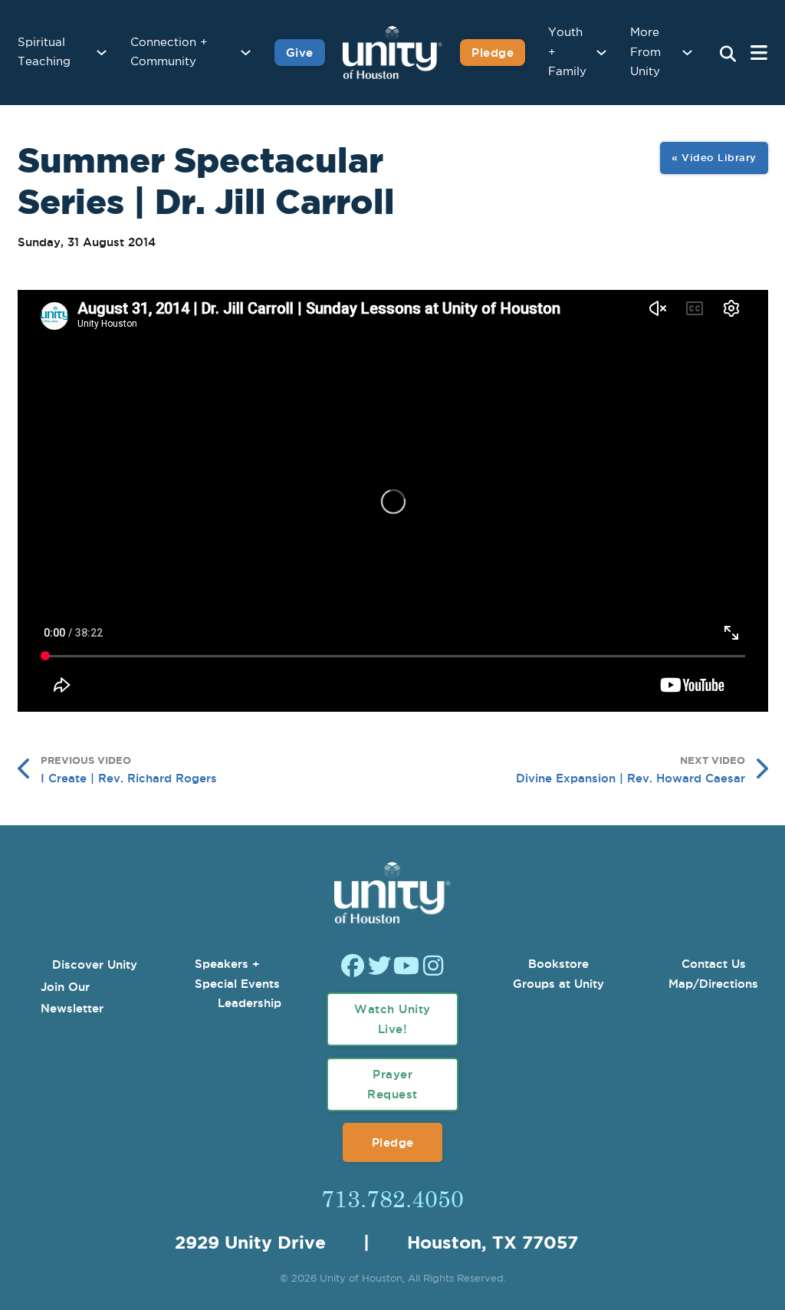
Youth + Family (567, 52)
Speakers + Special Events (237, 973)
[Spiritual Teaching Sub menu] (101, 52)
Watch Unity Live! (392, 1018)
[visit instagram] (433, 967)
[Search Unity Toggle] (727, 54)
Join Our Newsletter (72, 997)
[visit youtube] (406, 967)
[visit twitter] (379, 967)
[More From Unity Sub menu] (687, 52)
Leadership (249, 1002)
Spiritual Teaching (44, 52)
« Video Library (714, 157)
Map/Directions (713, 983)
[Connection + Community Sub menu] (245, 52)
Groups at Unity (558, 983)
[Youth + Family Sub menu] (601, 52)
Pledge (492, 52)
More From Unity (645, 52)
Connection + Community (169, 52)
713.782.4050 (392, 1198)
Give (300, 52)
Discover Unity (94, 964)
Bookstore (558, 963)
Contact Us (714, 963)
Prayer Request (392, 1084)
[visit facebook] (352, 967)
